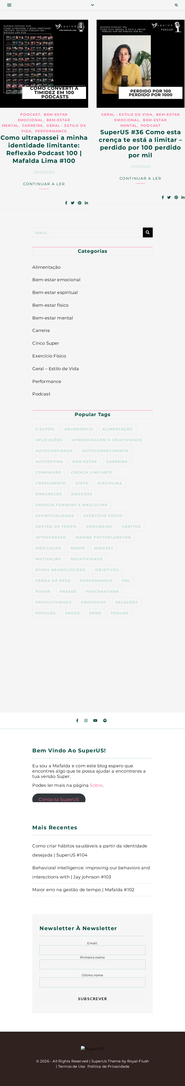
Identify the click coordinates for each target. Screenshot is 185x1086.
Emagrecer (49, 494)
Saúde (72, 613)
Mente (78, 548)
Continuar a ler (44, 184)
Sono (95, 613)
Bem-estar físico (50, 305)
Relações (127, 602)
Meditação (48, 548)
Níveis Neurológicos (61, 570)
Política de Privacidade (108, 1066)
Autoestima (49, 461)
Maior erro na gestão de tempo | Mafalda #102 (83, 889)
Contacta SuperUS (59, 799)
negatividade (87, 559)
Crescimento (51, 483)
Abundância (78, 429)
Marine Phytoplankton (103, 537)
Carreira (32, 125)
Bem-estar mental (52, 318)
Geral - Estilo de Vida (126, 114)
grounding (99, 526)
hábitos (131, 526)
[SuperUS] (92, 1048)
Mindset (103, 548)
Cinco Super (45, 343)
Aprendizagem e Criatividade (107, 440)
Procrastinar (102, 591)
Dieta (82, 483)
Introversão (51, 537)
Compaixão (49, 472)
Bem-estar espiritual (55, 292)
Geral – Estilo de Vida (55, 368)
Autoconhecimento (105, 451)
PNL (126, 580)
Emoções (81, 494)
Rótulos (46, 613)
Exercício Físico (49, 356)
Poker (43, 591)
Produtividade (54, 602)
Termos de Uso (71, 1066)
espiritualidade (55, 516)
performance (96, 580)
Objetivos (107, 570)
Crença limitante (91, 472)
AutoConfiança (54, 451)
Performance (51, 131)
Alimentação (46, 267)
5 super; (45, 429)
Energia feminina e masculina (71, 505)
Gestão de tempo (56, 526)
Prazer (68, 591)
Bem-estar (85, 461)
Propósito (93, 602)
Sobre (96, 785)
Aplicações (49, 440)
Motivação (48, 559)
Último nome (92, 975)
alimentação (117, 429)
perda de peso (53, 580)
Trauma (120, 613)
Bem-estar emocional (56, 279)
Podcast (30, 114)
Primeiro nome (92, 957)
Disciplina (110, 483)
